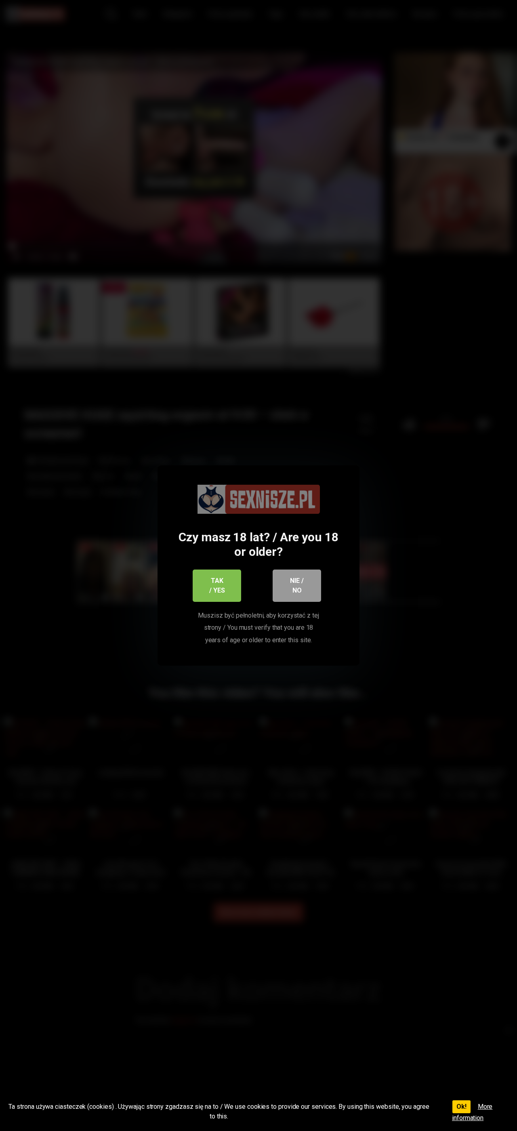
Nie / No (297, 585)
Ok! (461, 1106)
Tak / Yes (217, 585)
